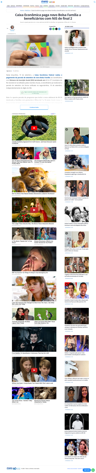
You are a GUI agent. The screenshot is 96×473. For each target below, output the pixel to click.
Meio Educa (77, 5)
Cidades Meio (64, 5)
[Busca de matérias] (94, 2)
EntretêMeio (19, 5)
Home (8, 5)
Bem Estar (70, 5)
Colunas (57, 5)
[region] (76, 67)
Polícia (37, 5)
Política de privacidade (72, 468)
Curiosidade (26, 5)
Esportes (45, 5)
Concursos (51, 5)
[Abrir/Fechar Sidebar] (1, 2)
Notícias (13, 5)
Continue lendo (34, 107)
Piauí (41, 5)
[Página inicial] (44, 2)
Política (32, 5)
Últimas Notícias (85, 5)
